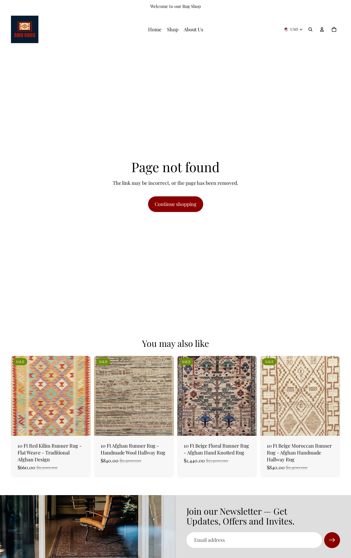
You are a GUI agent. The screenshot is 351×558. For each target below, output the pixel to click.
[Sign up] (332, 540)
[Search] (310, 29)
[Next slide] (82, 396)
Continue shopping (176, 204)
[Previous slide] (19, 396)
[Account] (322, 29)
